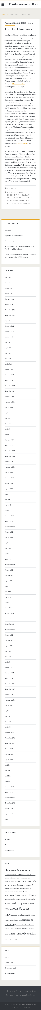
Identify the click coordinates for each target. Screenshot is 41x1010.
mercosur (24, 201)
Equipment (18, 889)
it (5, 903)
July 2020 (8, 348)
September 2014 (10, 640)
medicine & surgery (28, 903)
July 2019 (7, 413)
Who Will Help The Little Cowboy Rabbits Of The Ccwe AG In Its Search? (19, 247)
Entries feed (9, 963)
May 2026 (8, 283)
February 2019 (9, 440)
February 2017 (9, 516)
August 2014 (9, 646)
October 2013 (9, 695)
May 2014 (8, 657)
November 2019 (10, 391)
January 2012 (9, 792)
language (28, 198)
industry (10, 899)
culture (6, 885)
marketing (16, 903)
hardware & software (16, 895)
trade (14, 933)
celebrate (12, 192)
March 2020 (9, 369)
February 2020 (9, 375)
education (19, 885)
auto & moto (16, 878)
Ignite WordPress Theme (18, 1004)
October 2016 (9, 532)
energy (12, 889)
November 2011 (10, 803)
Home (4, 15)
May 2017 (8, 505)
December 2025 (10, 310)
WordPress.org (10, 973)
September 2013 (10, 700)
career (28, 878)
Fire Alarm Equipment (12, 241)
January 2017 (9, 521)
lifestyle (8, 903)
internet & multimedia (27, 899)
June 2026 (8, 277)
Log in (7, 957)
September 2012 (10, 754)
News (6, 845)
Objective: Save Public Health (14, 235)
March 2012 (8, 781)
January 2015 (9, 619)
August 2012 (9, 760)
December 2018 (10, 451)
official (11, 203)
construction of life (27, 881)
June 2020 (8, 353)
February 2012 (9, 787)
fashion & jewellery (26, 889)
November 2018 (10, 456)
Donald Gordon (18, 84)
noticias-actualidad (18, 915)
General (11, 188)
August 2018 (9, 472)
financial (12, 892)
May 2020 (8, 359)
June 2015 (8, 592)
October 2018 (9, 462)
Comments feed (10, 968)
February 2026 (9, 299)
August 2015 (9, 581)
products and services (13, 920)
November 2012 (10, 743)
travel (21, 933)
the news (24, 928)
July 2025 (7, 321)
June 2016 (8, 548)
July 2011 (7, 819)
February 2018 (9, 478)
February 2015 (9, 613)
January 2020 (9, 380)
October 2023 (9, 331)
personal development (30, 915)
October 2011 (9, 808)
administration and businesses (17, 875)
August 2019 (9, 407)
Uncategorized (9, 850)
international (14, 198)
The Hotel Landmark (18, 29)
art (8, 878)
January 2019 (9, 445)
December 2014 (10, 624)
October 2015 (9, 570)
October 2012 (9, 749)
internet (16, 899)
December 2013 (10, 684)
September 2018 (10, 467)
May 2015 (8, 597)
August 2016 (9, 537)
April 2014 (8, 662)
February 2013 (9, 733)
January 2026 (9, 304)
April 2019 (8, 429)
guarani (26, 195)
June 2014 (8, 651)
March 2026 (9, 294)
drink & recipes (12, 885)
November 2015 (10, 565)
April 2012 (8, 776)
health (29, 895)
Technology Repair (15, 929)
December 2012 (10, 738)
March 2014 (8, 667)
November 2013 (10, 689)
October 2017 (9, 483)
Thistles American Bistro (24, 4)
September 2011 (10, 814)
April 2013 (8, 727)
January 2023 (9, 337)
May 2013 (8, 722)
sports (18, 925)
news (8, 909)
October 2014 (9, 635)
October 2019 (9, 397)
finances (7, 892)
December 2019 (10, 386)
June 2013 (8, 716)
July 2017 (7, 494)
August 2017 (9, 489)
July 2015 (7, 586)
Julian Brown (21, 143)
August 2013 (9, 705)
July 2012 (7, 765)
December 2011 (10, 798)
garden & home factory (20, 892)
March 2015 (8, 608)
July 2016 (7, 543)
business (23, 878)
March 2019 (8, 435)
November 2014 (10, 630)
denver (30, 23)
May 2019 (8, 424)
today (9, 934)
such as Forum (24, 203)
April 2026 (8, 288)
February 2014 (9, 673)
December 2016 (10, 527)
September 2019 (10, 402)
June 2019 (8, 418)
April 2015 (8, 602)
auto (11, 878)
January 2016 (9, 559)
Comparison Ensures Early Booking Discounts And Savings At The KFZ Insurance (20, 256)
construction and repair (11, 882)
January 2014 (9, 678)
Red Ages (8, 230)
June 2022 (8, 342)
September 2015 (10, 575)
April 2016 (8, 554)
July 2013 (7, 711)
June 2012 (8, 771)
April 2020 (8, 364)
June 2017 (8, 500)
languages (12, 201)
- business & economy (18, 870)
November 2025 (10, 315)
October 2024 (9, 326)
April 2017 (8, 510)
